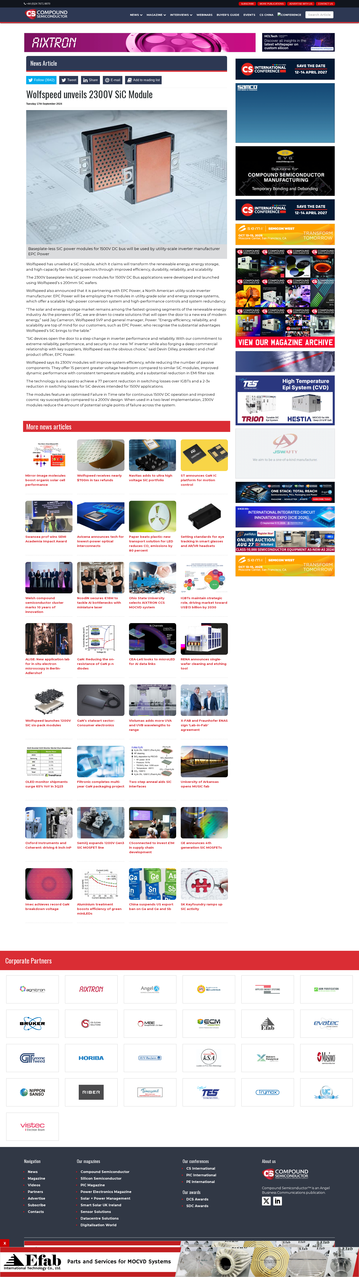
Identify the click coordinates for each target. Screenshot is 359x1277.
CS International (200, 1168)
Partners (35, 1192)
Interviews (180, 14)
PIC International (201, 1175)
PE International (200, 1182)
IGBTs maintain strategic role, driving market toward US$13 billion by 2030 (204, 602)
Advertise (36, 1198)
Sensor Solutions (96, 1212)
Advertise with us (300, 3)
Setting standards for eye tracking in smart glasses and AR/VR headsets (202, 541)
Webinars (205, 14)
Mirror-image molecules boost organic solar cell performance (45, 480)
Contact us (325, 3)
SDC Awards (197, 1206)
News (135, 14)
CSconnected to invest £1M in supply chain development (151, 847)
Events (249, 14)
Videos (34, 1185)
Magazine (155, 14)
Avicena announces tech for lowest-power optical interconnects (100, 541)
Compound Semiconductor (105, 1172)
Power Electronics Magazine (106, 1192)
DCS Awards (197, 1199)
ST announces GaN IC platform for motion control (198, 480)
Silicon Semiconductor (101, 1178)
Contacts (36, 1212)
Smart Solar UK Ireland (101, 1205)
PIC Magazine (93, 1185)
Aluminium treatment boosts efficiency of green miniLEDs (99, 908)
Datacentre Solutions (100, 1218)
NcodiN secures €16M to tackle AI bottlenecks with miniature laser (99, 602)
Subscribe (247, 3)
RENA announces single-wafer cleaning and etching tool (203, 663)
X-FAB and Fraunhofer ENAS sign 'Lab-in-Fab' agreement (204, 724)
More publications (272, 3)
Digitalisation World (99, 1225)
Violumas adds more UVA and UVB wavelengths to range (150, 724)
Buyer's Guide (228, 14)
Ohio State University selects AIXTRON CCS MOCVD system (147, 602)
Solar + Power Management (105, 1198)
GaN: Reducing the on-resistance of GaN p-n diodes (95, 663)
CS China (266, 14)
